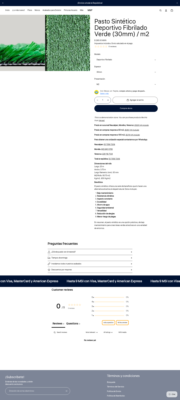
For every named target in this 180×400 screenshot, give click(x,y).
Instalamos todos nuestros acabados (66, 264)
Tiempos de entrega (59, 258)
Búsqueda (111, 382)
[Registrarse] (66, 391)
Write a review (122, 323)
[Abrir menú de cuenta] (166, 10)
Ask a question (108, 323)
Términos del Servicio (115, 386)
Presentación (99, 79)
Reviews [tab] (58, 323)
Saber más (104, 93)
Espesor (97, 66)
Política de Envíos (114, 391)
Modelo (97, 54)
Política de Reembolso (116, 396)
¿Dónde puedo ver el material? (63, 252)
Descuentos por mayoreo (61, 269)
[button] (110, 297)
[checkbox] (122, 332)
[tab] (73, 324)
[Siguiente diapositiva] (177, 3)
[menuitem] (82, 10)
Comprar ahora (126, 108)
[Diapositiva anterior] (3, 3)
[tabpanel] (90, 349)
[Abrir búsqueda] (160, 10)
